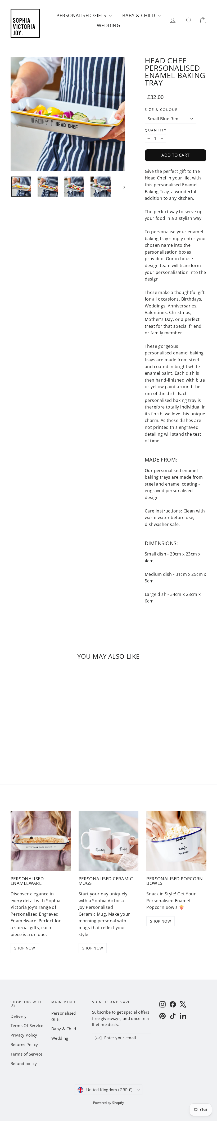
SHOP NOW (24, 948)
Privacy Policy (24, 1035)
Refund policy (24, 1063)
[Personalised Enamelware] (41, 841)
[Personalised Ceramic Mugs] (109, 841)
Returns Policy (24, 1044)
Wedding (108, 25)
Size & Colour (161, 109)
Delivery (18, 1016)
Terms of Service (26, 1054)
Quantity (155, 130)
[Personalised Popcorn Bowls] (176, 841)
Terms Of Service (27, 1025)
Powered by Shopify (108, 1102)
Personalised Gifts (82, 15)
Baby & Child (139, 15)
